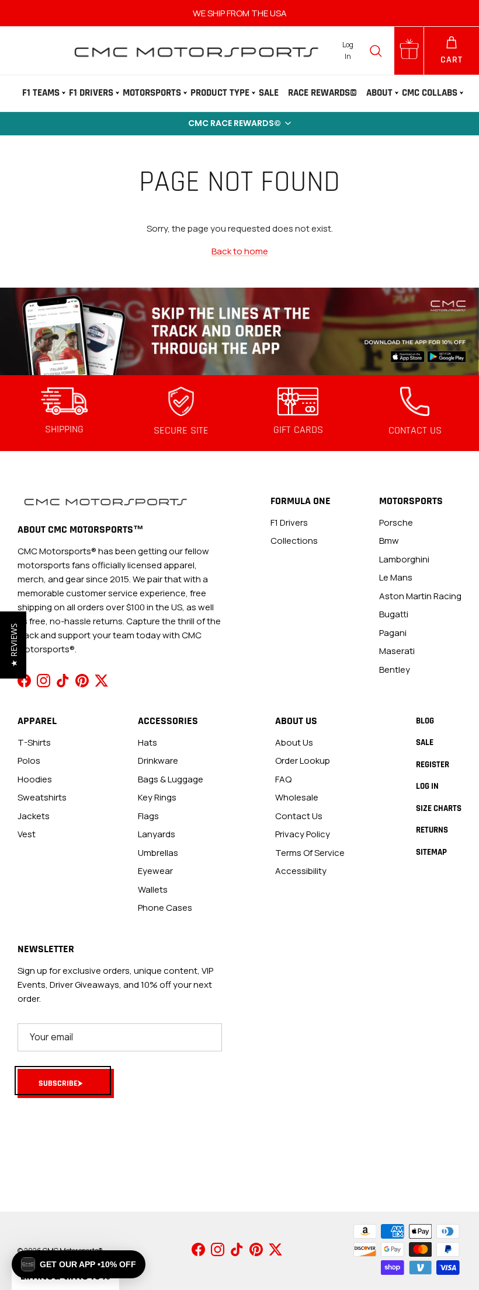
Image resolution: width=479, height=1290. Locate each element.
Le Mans (395, 577)
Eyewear (155, 871)
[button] (239, 123)
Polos (29, 760)
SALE (269, 92)
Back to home (239, 251)
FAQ (283, 779)
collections (294, 540)
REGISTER (432, 764)
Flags (148, 816)
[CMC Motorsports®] (195, 50)
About (379, 92)
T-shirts (34, 742)
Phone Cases (165, 907)
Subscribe (58, 1083)
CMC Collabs (429, 92)
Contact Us (298, 816)
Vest (27, 834)
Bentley (394, 669)
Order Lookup (302, 760)
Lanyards (156, 834)
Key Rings (157, 797)
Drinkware (158, 760)
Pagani (393, 633)
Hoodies (35, 779)
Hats (147, 742)
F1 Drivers (91, 92)
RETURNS (432, 829)
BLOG (425, 720)
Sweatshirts (42, 797)
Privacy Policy (302, 834)
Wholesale (296, 797)
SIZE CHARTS (438, 808)
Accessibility (301, 871)
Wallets (153, 889)
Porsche (396, 522)
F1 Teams (41, 92)
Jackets (34, 816)
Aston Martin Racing (420, 596)
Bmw (389, 540)
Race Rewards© (322, 92)
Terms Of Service (310, 853)
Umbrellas (158, 853)
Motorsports (152, 92)
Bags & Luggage (170, 779)
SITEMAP (431, 852)
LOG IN (427, 786)
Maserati (397, 651)
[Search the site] (376, 51)
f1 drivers (289, 522)
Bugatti (393, 614)
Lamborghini (404, 559)
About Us (294, 742)
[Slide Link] (239, 331)
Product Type (219, 92)
